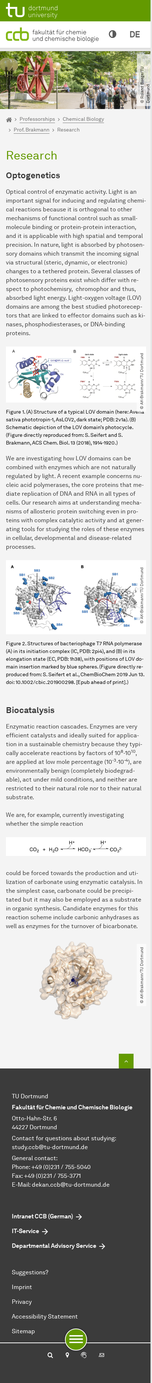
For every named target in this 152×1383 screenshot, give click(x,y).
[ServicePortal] (84, 1355)
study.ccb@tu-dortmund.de (50, 1147)
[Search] (50, 1355)
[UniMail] (101, 1355)
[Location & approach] (67, 1355)
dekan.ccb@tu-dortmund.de (71, 1184)
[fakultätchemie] (54, 34)
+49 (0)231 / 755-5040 (61, 1166)
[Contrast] (112, 35)
